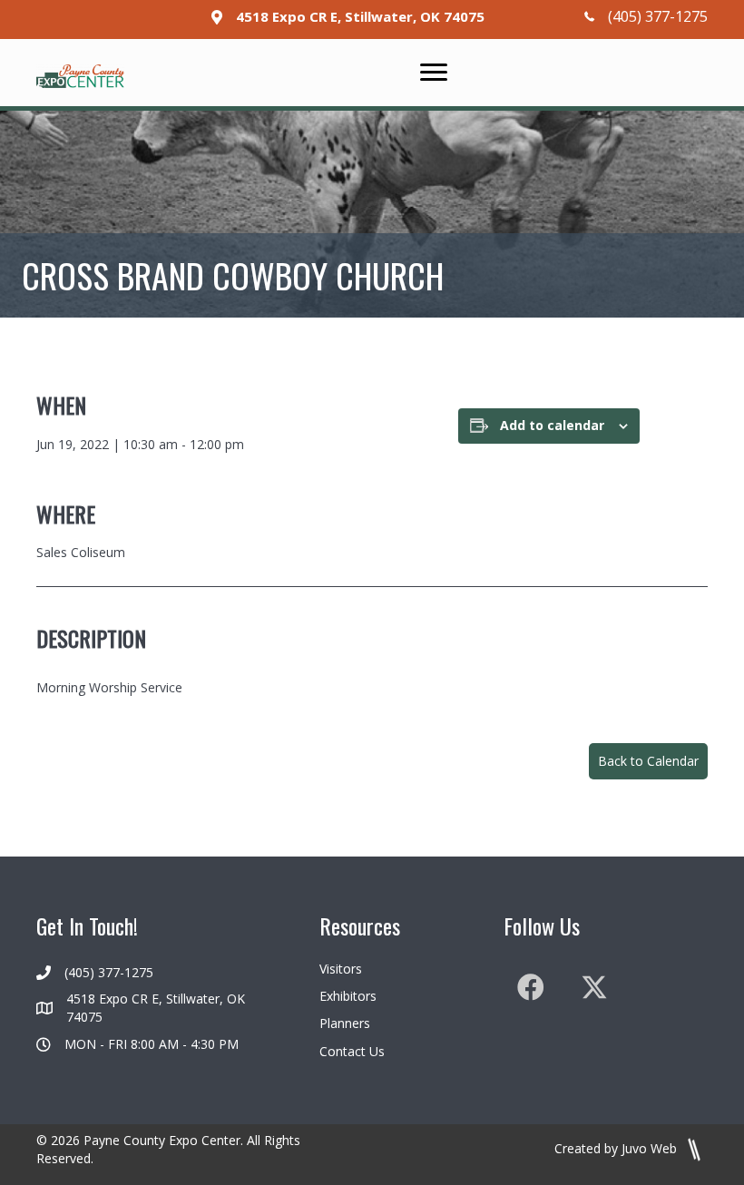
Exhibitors (348, 995)
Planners (344, 1023)
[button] (648, 761)
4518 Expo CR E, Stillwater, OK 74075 (360, 16)
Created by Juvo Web (617, 1148)
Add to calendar (552, 426)
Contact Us (352, 1051)
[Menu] (434, 72)
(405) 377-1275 (658, 16)
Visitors (340, 968)
